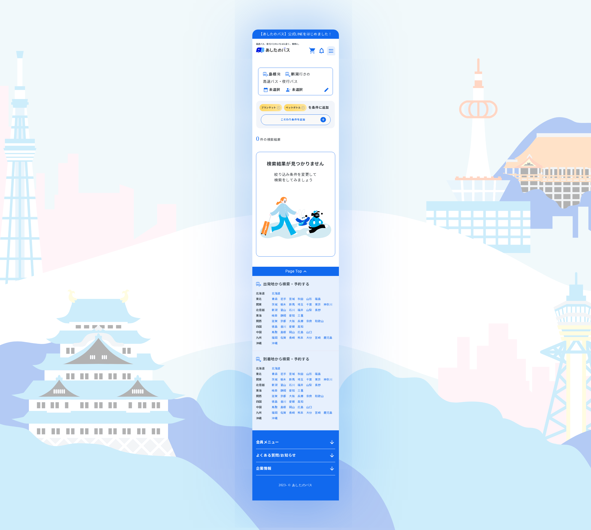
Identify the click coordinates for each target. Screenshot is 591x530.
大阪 (292, 321)
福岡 (274, 337)
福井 (300, 310)
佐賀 (283, 337)
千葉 (309, 304)
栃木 (283, 304)
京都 (283, 321)
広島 (300, 332)
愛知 (292, 315)
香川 (283, 326)
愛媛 (292, 326)
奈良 (309, 321)
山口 (309, 332)
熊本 (300, 337)
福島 (318, 299)
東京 (318, 304)
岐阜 (274, 315)
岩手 (283, 299)
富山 (283, 310)
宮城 (292, 299)
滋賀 (274, 321)
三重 (300, 315)
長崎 (292, 337)
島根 (283, 332)
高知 (300, 326)
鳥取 (274, 332)
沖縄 (274, 343)
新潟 (274, 310)
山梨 (309, 310)
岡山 (292, 332)
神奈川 (328, 304)
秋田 (300, 299)
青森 (274, 299)
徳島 (274, 326)
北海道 (276, 293)
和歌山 (319, 321)
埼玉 (300, 304)
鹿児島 (328, 337)
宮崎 (318, 337)
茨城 (274, 304)
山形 (309, 299)
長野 (318, 310)
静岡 (283, 315)
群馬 (292, 304)
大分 (309, 337)
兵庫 (300, 321)
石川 (292, 310)
